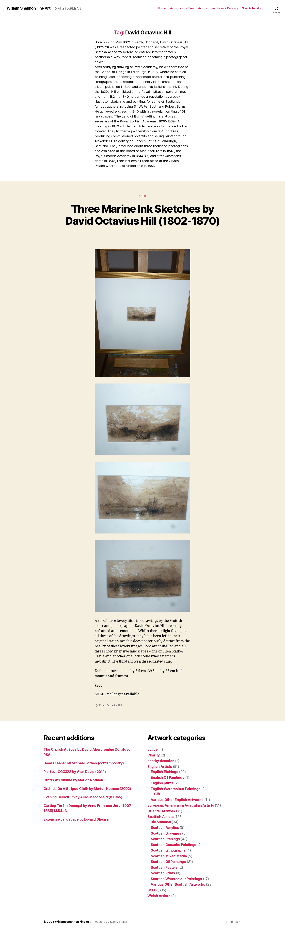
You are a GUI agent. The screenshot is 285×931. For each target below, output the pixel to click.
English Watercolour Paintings (175, 789)
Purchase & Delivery (224, 8)
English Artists (159, 767)
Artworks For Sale (182, 8)
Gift (157, 794)
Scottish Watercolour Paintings (176, 879)
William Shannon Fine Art (28, 8)
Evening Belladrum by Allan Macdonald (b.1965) (83, 797)
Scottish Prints (163, 873)
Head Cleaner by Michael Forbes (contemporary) (84, 763)
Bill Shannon (161, 822)
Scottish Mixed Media (169, 856)
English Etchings (164, 772)
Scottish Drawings (166, 833)
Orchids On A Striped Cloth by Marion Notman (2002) (87, 789)
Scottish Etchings (165, 839)
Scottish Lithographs (168, 850)
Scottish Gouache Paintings (173, 845)
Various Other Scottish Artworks (178, 884)
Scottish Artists (160, 817)
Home (162, 8)
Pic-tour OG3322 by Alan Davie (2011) (75, 772)
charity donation (160, 761)
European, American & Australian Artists (180, 805)
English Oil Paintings (167, 777)
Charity (153, 755)
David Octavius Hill (110, 705)
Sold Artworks (251, 8)
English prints (162, 783)
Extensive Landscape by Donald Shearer (77, 819)
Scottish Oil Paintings (168, 862)
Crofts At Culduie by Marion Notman (73, 780)
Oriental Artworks (162, 811)
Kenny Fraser (118, 921)
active (152, 749)
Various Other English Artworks (177, 800)
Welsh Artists (158, 896)
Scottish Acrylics (165, 828)
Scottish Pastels (164, 867)
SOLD (142, 196)
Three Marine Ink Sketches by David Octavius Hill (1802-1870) (142, 214)
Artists (202, 8)
